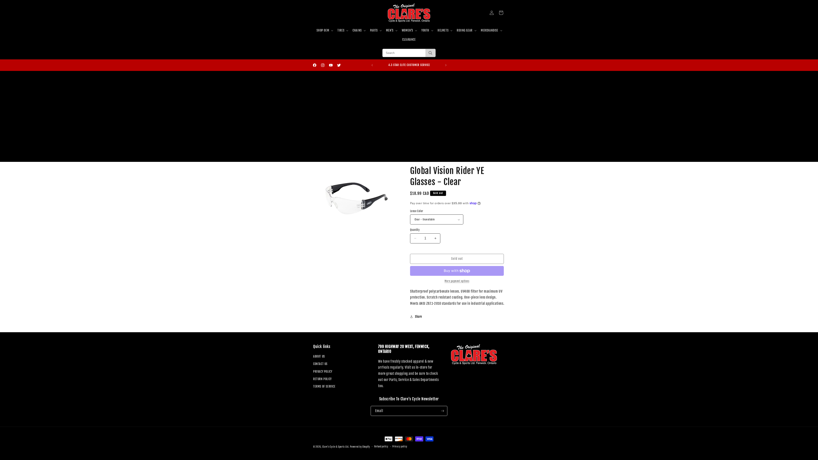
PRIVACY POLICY (322, 371)
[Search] (430, 53)
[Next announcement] (446, 65)
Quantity (415, 229)
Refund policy (381, 446)
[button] (324, 30)
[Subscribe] (442, 411)
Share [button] (418, 316)
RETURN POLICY (322, 379)
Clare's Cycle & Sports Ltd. (335, 446)
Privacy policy (399, 446)
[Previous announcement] (372, 65)
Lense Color (416, 211)
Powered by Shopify (360, 446)
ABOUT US (319, 356)
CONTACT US (320, 364)
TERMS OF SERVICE (324, 386)
